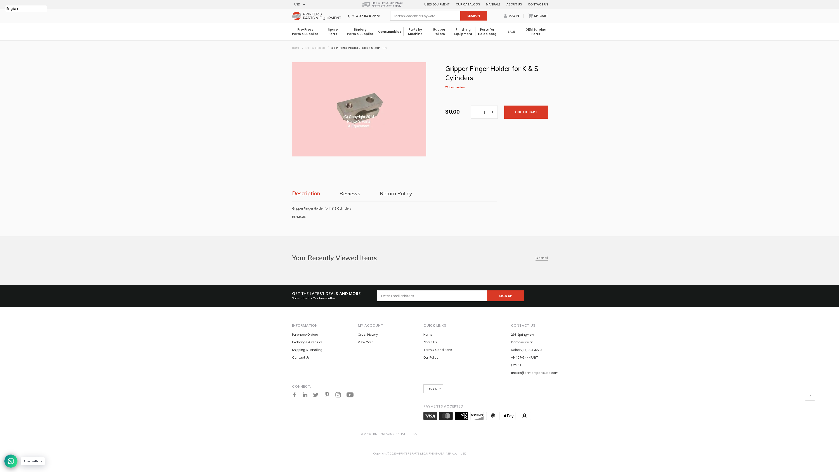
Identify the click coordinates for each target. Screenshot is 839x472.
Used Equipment (437, 4)
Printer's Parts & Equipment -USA (394, 434)
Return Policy (396, 193)
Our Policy (430, 357)
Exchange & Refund (307, 342)
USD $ (432, 388)
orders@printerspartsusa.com (534, 373)
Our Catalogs (468, 4)
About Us (514, 4)
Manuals (493, 4)
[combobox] (438, 16)
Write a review (455, 87)
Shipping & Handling (307, 350)
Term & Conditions (437, 350)
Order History (368, 334)
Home (296, 48)
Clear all (542, 258)
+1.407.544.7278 (365, 15)
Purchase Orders (305, 334)
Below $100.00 (315, 48)
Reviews (350, 193)
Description (306, 193)
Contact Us (538, 4)
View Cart (365, 342)
